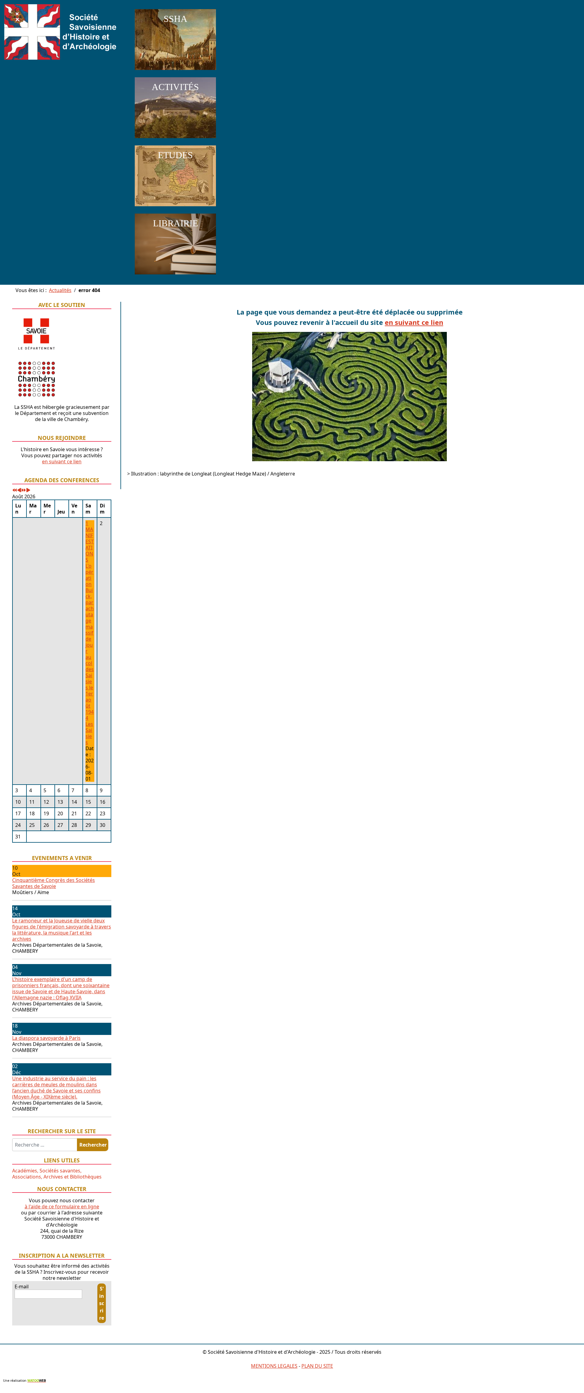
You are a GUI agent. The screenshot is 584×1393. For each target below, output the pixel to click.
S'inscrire (101, 1303)
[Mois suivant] (28, 490)
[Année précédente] (14, 490)
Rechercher (93, 1144)
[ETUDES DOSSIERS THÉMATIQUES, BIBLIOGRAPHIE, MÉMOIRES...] (175, 207)
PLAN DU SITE (317, 1366)
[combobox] (44, 1144)
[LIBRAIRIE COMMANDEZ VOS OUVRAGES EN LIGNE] (175, 275)
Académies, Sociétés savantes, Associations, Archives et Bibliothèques (57, 1174)
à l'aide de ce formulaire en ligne (62, 1206)
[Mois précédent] (19, 490)
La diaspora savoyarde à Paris (46, 1038)
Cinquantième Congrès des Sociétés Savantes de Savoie (53, 883)
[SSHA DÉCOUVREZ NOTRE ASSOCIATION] (175, 71)
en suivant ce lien (62, 461)
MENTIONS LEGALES (274, 1366)
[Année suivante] (23, 490)
